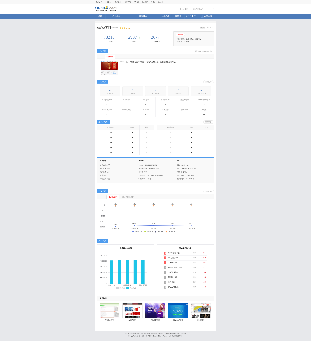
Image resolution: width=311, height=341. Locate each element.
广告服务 (145, 333)
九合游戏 (171, 282)
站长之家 (99, 2)
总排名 (111, 42)
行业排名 (116, 16)
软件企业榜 (191, 16)
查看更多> (208, 82)
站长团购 (145, 2)
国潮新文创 (172, 277)
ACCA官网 (133, 320)
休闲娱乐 (189, 39)
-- (155, 90)
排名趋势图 (113, 197)
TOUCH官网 (155, 320)
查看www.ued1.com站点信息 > (204, 51)
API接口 (136, 2)
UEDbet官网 (109, 320)
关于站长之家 (129, 333)
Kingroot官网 (178, 320)
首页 (100, 16)
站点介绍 (110, 57)
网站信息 (180, 34)
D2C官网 (200, 320)
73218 (110, 37)
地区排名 (143, 16)
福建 (134, 42)
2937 (132, 37)
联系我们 (138, 333)
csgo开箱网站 (173, 258)
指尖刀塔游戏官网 (175, 267)
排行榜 (178, 16)
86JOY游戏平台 (174, 253)
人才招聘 (166, 333)
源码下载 (128, 2)
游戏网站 (156, 42)
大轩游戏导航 (173, 272)
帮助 (178, 333)
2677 (155, 37)
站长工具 (108, 2)
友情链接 (152, 333)
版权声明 (159, 333)
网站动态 (173, 333)
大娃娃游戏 (172, 263)
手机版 (183, 333)
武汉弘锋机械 (173, 287)
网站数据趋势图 (128, 197)
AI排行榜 (165, 16)
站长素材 (118, 2)
